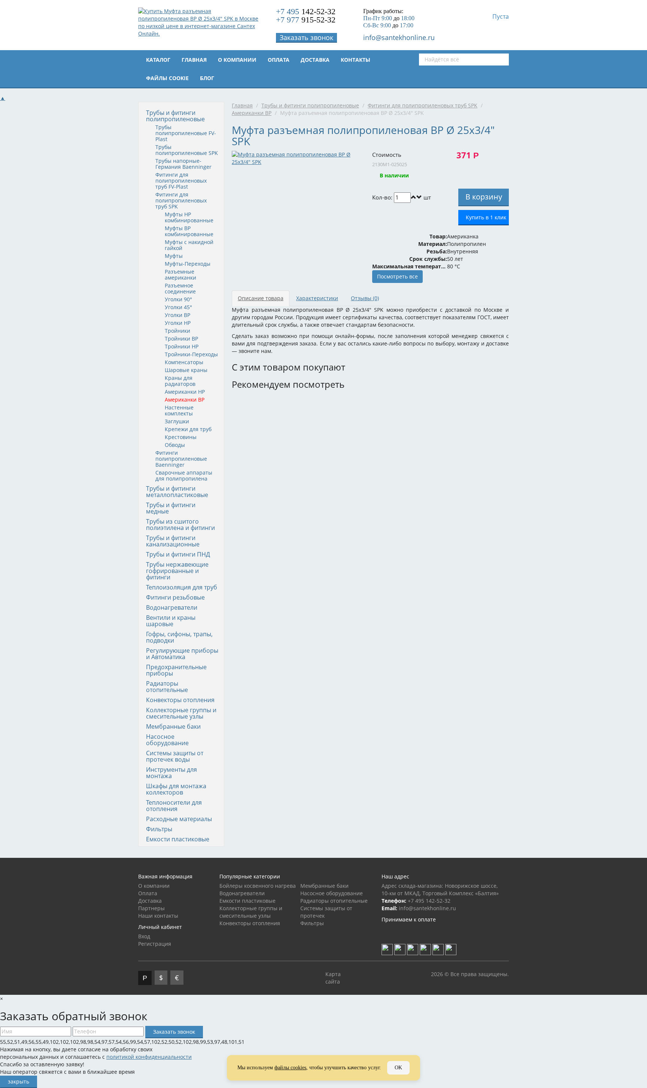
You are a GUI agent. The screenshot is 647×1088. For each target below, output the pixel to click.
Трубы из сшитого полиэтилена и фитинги (180, 524)
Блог (207, 78)
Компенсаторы (184, 362)
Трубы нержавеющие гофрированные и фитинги (177, 570)
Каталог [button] (158, 59)
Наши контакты (158, 915)
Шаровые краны (186, 370)
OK (398, 1067)
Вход (144, 936)
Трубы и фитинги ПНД (178, 554)
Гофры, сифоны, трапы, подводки (179, 637)
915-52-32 (305, 19)
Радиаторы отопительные (167, 686)
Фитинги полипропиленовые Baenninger (181, 458)
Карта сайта (333, 977)
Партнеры (151, 908)
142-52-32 (305, 11)
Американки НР (185, 391)
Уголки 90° (178, 299)
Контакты (355, 59)
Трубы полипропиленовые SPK (186, 149)
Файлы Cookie (167, 78)
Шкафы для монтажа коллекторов (176, 789)
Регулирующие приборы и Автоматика (182, 653)
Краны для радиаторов (180, 380)
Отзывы (365, 298)
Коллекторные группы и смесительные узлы (181, 713)
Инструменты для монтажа (171, 772)
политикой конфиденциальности (149, 1056)
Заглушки (177, 421)
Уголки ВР (177, 315)
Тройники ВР (181, 338)
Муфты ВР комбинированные (189, 231)
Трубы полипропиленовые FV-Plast (185, 133)
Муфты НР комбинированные (189, 217)
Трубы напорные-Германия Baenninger (183, 163)
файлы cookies (290, 1067)
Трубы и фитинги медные (170, 508)
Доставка (315, 59)
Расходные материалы (179, 819)
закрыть (18, 1081)
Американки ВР (184, 399)
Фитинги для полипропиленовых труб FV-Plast (181, 180)
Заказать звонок (306, 37)
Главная (194, 59)
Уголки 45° (178, 307)
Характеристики (317, 298)
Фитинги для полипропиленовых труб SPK (181, 200)
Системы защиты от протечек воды (174, 756)
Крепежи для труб (188, 429)
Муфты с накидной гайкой (189, 245)
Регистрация (154, 943)
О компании (237, 59)
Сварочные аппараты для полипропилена (183, 475)
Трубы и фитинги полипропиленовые (175, 116)
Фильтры (159, 829)
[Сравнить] (436, 197)
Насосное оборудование (167, 739)
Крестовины (181, 437)
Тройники (177, 330)
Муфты (174, 255)
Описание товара (260, 298)
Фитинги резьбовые (175, 597)
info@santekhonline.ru (399, 37)
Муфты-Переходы (187, 263)
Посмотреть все (397, 276)
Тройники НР (181, 346)
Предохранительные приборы (176, 670)
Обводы (175, 444)
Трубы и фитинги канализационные (173, 541)
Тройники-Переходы (191, 354)
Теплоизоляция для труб (181, 587)
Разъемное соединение (180, 288)
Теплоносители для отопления (174, 805)
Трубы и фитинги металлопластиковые (177, 491)
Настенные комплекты (179, 410)
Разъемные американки (180, 274)
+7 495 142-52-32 (429, 900)
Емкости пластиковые (177, 839)
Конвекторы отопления (180, 700)
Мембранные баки (173, 726)
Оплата (278, 59)
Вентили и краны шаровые (170, 620)
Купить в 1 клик (486, 217)
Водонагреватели (171, 607)
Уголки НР (178, 322)
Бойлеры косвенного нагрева (257, 885)
